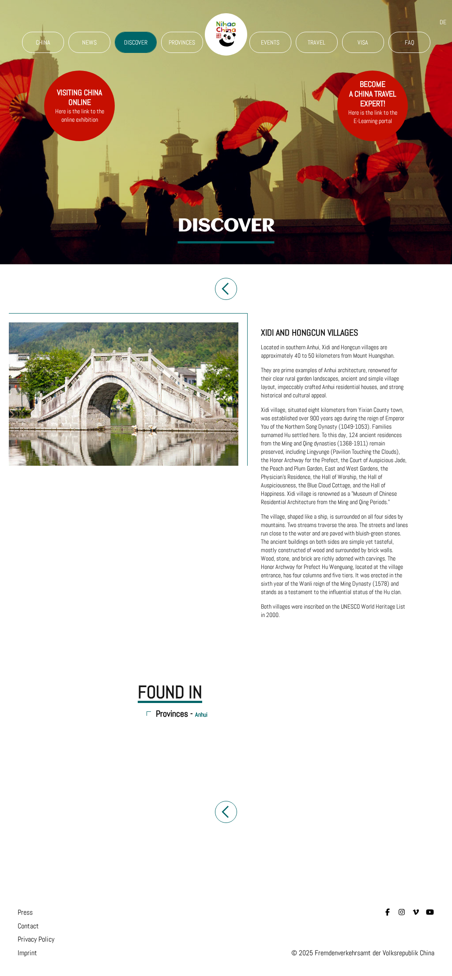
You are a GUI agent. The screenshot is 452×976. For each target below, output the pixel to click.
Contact (28, 926)
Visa (363, 42)
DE (443, 22)
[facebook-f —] (387, 912)
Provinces (182, 42)
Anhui (201, 714)
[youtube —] (430, 912)
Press (25, 912)
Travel (316, 42)
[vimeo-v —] (415, 912)
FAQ (409, 42)
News (89, 42)
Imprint (27, 952)
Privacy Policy (36, 939)
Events (270, 42)
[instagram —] (401, 912)
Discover (135, 42)
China (43, 42)
